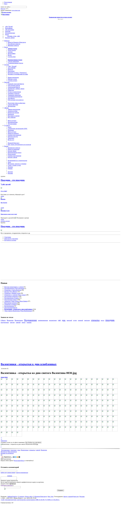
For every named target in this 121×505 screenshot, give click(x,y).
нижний (80, 320)
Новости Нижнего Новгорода (17, 42)
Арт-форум (11, 98)
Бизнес (6, 146)
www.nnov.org (16, 10)
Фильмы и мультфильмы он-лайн (18, 74)
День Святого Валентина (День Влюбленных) (18, 311)
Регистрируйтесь (19, 460)
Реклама (10, 173)
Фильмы (9, 36)
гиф (59, 320)
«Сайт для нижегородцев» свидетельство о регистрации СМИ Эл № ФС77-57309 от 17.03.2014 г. (30, 499)
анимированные (43, 320)
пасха (102, 320)
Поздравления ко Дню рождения (14, 288)
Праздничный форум (10, 307)
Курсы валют (12, 154)
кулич (75, 320)
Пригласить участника (11, 238)
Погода (3, 8)
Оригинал (4, 440)
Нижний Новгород (13, 143)
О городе (7, 125)
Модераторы (11, 106)
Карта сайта (28, 496)
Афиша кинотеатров (14, 109)
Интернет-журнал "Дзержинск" (17, 72)
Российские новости (14, 44)
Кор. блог (50, 496)
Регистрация (8, 2)
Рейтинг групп (12, 79)
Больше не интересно (7, 453)
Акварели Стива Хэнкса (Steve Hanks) (15, 301)
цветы (23, 322)
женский (69, 320)
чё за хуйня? (4, 191)
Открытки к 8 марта (10, 304)
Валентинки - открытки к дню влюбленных (29, 364)
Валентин (10, 320)
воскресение (53, 320)
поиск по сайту (5, 7)
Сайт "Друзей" (12, 66)
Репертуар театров (13, 112)
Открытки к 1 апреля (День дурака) (15, 295)
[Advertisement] (11, 261)
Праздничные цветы (10, 299)
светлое (12, 322)
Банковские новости (14, 148)
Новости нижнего (13, 133)
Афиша (6, 108)
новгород (87, 320)
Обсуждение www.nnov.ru (15, 100)
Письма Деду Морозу (10, 291)
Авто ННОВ (11, 68)
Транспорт (11, 138)
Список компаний (13, 61)
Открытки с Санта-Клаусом (12, 290)
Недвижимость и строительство (17, 160)
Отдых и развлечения (14, 92)
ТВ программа (9, 29)
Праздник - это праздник (13, 226)
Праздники (11, 71)
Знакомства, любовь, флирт (16, 88)
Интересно (4, 451)
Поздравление (30, 320)
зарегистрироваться (22, 472)
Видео (10, 55)
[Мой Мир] (19, 457)
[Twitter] (16, 457)
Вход (5, 4)
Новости (6, 40)
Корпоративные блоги (14, 152)
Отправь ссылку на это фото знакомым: (13, 442)
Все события (11, 117)
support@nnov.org (73, 496)
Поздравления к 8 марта (11, 298)
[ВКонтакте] (14, 457)
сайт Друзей (9, 26)
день (63, 320)
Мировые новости (13, 45)
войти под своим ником (8, 472)
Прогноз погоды (13, 136)
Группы (6, 64)
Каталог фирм (12, 151)
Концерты (11, 114)
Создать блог (12, 56)
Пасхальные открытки (11, 296)
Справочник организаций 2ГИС (17, 128)
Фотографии (11, 53)
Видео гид (11, 140)
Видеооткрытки (9, 306)
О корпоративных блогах (15, 63)
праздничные (5, 322)
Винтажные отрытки (10, 303)
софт (18, 36)
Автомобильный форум (15, 96)
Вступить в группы (10, 240)
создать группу (5, 221)
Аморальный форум (14, 87)
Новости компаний (13, 149)
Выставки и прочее (13, 116)
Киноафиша (8, 28)
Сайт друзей (6, 184)
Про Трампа (4, 202)
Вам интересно (12, 451)
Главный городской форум (16, 84)
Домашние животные (14, 95)
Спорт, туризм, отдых (14, 165)
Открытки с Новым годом (12, 293)
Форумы (7, 31)
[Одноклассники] (17, 457)
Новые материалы (13, 77)
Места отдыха (12, 120)
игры (14, 36)
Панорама (11, 130)
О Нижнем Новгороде (40, 496)
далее (2, 196)
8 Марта (3, 320)
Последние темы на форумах (16, 103)
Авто (9, 162)
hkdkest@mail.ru (12, 496)
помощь (9, 476)
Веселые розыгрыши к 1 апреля (13, 287)
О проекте (21, 496)
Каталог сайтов (10, 37)
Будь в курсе (60, 19)
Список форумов (13, 104)
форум (65, 496)
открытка (95, 320)
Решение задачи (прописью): (9, 480)
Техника (10, 167)
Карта (7, 34)
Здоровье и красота (13, 93)
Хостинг (10, 171)
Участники (7, 237)
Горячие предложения (14, 135)
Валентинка (19, 320)
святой (18, 322)
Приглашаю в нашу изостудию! (9, 214)
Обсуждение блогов (14, 85)
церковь (29, 322)
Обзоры (10, 168)
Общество (11, 90)
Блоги (6, 47)
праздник (110, 320)
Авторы (10, 52)
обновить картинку (7, 485)
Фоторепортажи (10, 33)
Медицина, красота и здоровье (17, 163)
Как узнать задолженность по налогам (19, 144)
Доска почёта (12, 50)
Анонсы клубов (12, 111)
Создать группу (12, 80)
